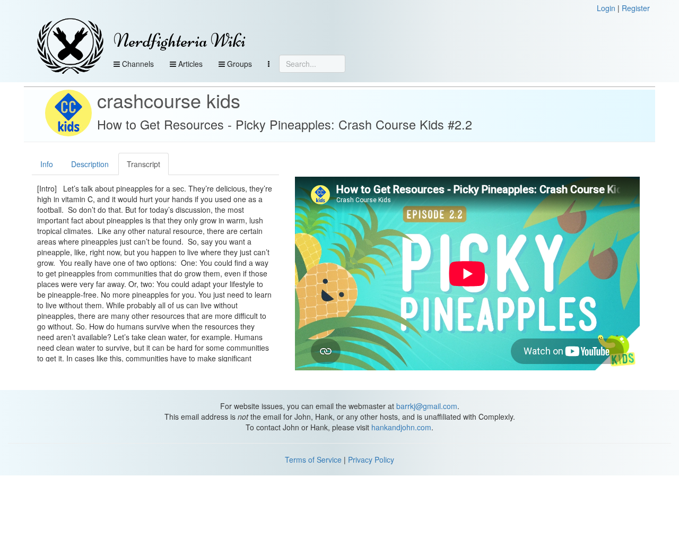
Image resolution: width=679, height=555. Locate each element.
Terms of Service (313, 459)
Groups (238, 63)
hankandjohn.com (401, 427)
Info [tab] (46, 164)
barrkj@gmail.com (426, 406)
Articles (189, 63)
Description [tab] (90, 164)
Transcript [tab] (143, 164)
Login (606, 8)
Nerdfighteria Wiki (180, 40)
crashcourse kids (168, 100)
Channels (137, 63)
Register (636, 8)
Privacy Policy (371, 459)
